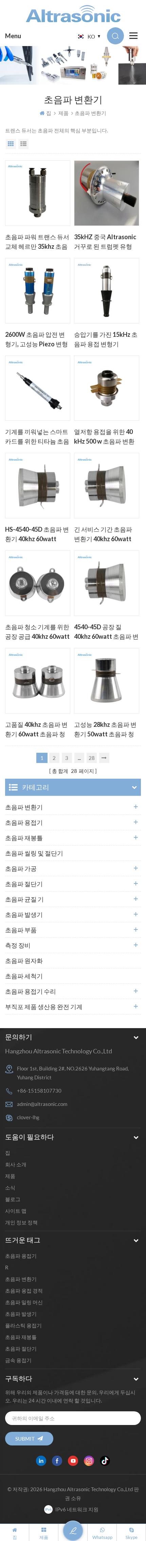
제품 (63, 113)
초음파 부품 (21, 930)
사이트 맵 (15, 1211)
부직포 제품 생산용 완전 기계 (44, 1006)
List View (23, 144)
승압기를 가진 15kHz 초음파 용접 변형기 (106, 339)
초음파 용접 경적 (24, 1290)
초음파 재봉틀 (24, 837)
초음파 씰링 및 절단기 (34, 853)
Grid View (11, 144)
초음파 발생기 (24, 914)
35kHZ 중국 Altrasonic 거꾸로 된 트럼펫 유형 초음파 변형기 (105, 242)
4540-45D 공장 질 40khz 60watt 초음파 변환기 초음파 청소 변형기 (106, 632)
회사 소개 (15, 1164)
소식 (10, 1187)
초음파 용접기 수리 (30, 991)
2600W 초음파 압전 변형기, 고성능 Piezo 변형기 (36, 340)
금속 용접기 (18, 1360)
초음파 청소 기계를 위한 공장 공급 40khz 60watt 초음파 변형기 (37, 632)
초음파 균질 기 (24, 899)
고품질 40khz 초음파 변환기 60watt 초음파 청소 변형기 (36, 730)
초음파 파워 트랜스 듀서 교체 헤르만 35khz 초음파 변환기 (37, 242)
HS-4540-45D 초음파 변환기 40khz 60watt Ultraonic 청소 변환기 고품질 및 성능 (37, 535)
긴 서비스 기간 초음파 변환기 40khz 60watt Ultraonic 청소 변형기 (103, 535)
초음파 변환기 (24, 807)
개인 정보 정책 (21, 1222)
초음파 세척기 (24, 976)
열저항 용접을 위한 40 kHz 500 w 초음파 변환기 (104, 437)
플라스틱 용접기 (23, 1325)
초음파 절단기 (24, 884)
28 (92, 758)
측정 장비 (18, 945)
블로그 (12, 1199)
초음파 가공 (21, 868)
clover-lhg (28, 1117)
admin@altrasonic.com (42, 1104)
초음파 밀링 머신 (24, 1302)
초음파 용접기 (24, 822)
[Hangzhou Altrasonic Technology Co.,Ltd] (73, 13)
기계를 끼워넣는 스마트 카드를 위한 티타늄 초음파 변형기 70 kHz (37, 437)
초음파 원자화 (24, 960)
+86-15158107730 (39, 1091)
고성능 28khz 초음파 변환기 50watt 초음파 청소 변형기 (105, 730)
